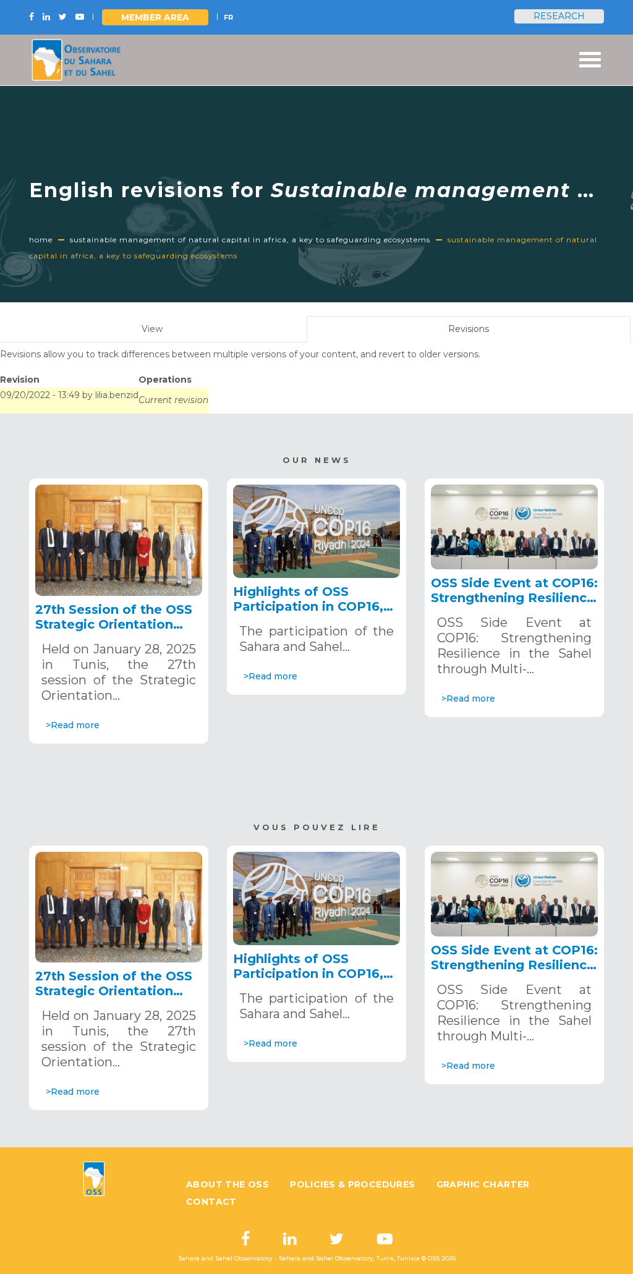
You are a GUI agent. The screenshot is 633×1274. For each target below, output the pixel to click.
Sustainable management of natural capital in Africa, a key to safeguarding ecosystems (250, 239)
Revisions (483, 332)
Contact (211, 1201)
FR (228, 17)
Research (559, 16)
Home (41, 239)
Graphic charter (483, 1184)
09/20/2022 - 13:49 (40, 395)
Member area (155, 17)
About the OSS (227, 1184)
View (152, 328)
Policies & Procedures (352, 1184)
